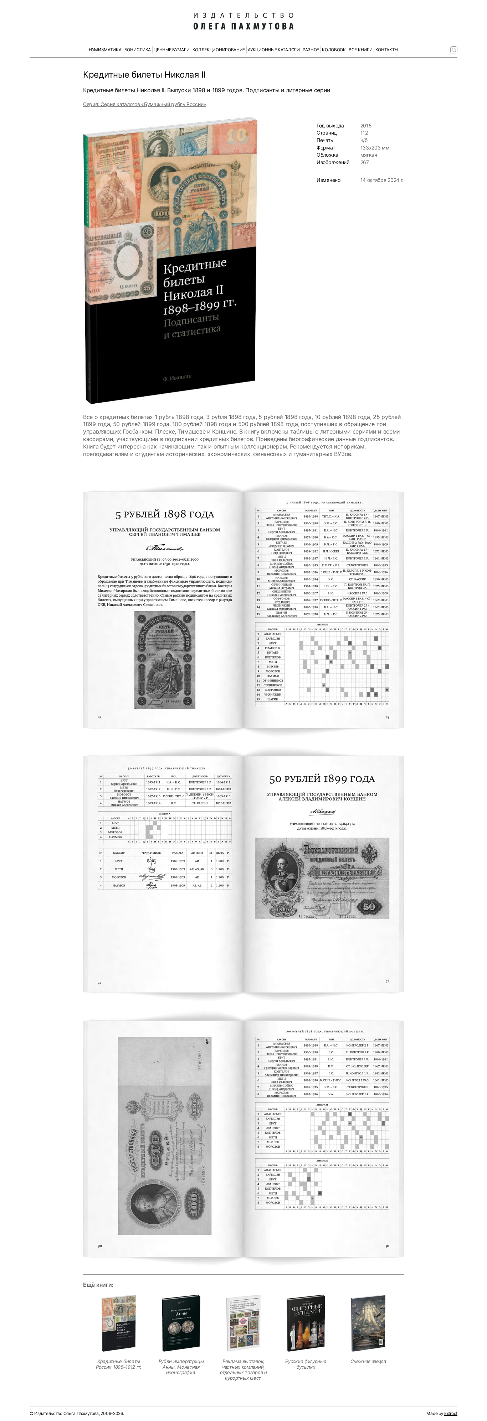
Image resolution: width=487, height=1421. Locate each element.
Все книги (360, 49)
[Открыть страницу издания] (119, 1323)
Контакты (387, 49)
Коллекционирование (219, 49)
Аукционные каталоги (273, 49)
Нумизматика (105, 49)
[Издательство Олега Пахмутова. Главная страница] (243, 21)
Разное (311, 49)
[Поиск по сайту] (453, 49)
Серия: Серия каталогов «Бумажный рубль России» (144, 104)
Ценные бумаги (171, 49)
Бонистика (137, 49)
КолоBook (334, 49)
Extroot (450, 1413)
